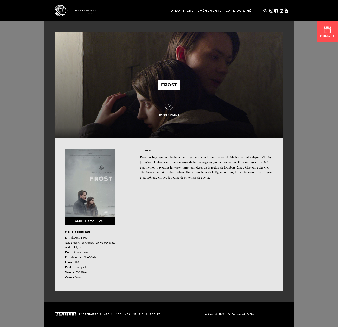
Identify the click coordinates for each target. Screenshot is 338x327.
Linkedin (281, 10)
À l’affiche (182, 10)
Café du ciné (239, 10)
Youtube (286, 10)
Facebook (276, 10)
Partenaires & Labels (96, 314)
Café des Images (75, 10)
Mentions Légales (147, 314)
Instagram (271, 10)
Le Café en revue (65, 314)
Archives (123, 314)
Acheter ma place (90, 220)
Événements (210, 10)
